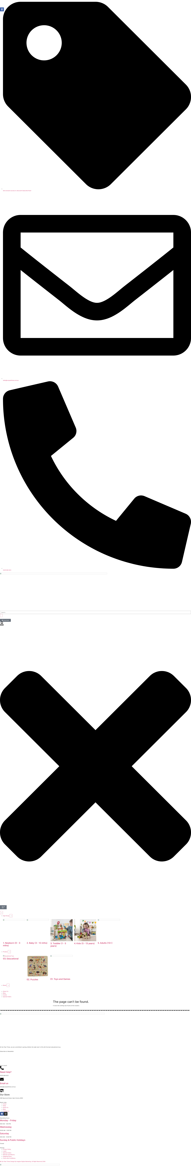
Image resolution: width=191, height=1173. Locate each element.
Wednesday (6, 1127)
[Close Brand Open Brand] (8, 985)
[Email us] (2, 1079)
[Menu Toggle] (1, 912)
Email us (4, 1083)
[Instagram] (5, 1114)
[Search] (1, 615)
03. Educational (11, 958)
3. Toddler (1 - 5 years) (58, 944)
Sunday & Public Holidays (12, 1140)
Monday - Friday (8, 1120)
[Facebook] (2, 1114)
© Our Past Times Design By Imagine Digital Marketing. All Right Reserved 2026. (23, 1161)
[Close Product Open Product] (9, 951)
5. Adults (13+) (105, 943)
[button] (2, 9)
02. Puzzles (32, 979)
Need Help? (5, 1072)
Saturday (4, 1133)
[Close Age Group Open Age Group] (10, 915)
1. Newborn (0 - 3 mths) (11, 944)
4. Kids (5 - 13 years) (84, 943)
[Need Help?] (2, 1068)
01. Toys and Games (60, 979)
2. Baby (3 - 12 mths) (37, 943)
